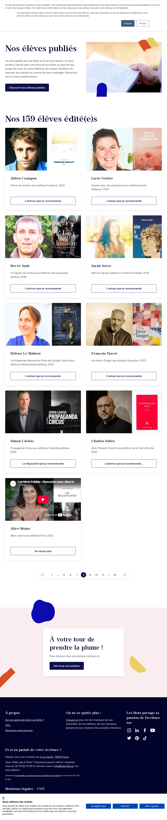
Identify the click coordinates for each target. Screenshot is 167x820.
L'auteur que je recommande (124, 200)
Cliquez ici (72, 719)
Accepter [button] (128, 23)
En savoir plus (43, 551)
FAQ (8, 725)
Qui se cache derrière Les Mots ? (24, 719)
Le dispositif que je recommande (43, 463)
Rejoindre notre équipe (19, 730)
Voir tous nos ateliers (66, 665)
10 (96, 574)
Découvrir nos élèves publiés (27, 87)
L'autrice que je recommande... (124, 463)
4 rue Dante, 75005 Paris (53, 756)
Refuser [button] (142, 23)
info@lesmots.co (64, 765)
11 (103, 574)
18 (115, 574)
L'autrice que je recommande (43, 200)
